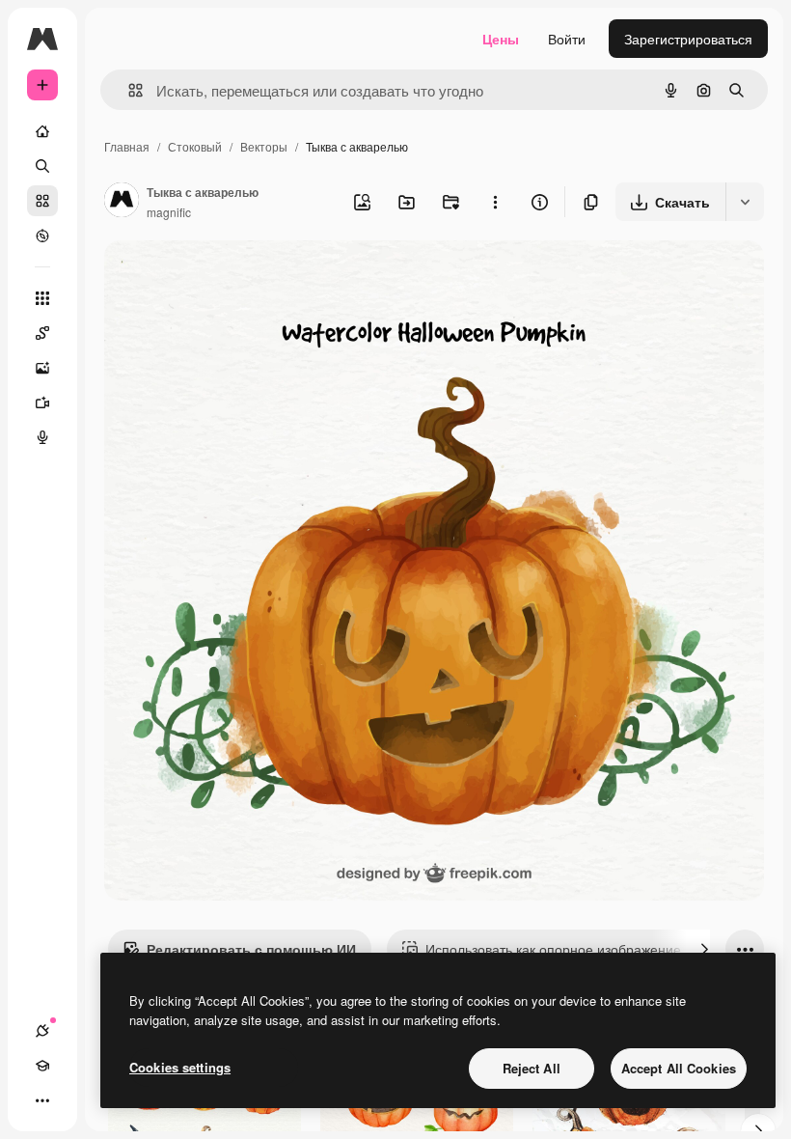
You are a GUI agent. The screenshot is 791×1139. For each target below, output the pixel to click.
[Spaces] (42, 333)
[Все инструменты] (42, 298)
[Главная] (42, 131)
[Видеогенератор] (42, 402)
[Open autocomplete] (127, 90)
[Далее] (704, 949)
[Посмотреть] (42, 235)
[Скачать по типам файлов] (744, 201)
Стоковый (195, 146)
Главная (127, 146)
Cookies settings (180, 1067)
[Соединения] (42, 1030)
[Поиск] (42, 166)
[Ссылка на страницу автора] (121, 201)
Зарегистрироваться (688, 38)
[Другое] (42, 1100)
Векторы (263, 146)
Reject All (531, 1068)
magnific (169, 212)
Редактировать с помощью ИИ (251, 948)
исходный (233, 277)
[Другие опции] (495, 201)
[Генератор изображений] (42, 367)
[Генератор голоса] (42, 437)
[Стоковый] (42, 200)
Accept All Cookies (678, 1068)
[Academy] (42, 1065)
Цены (500, 38)
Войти (567, 38)
